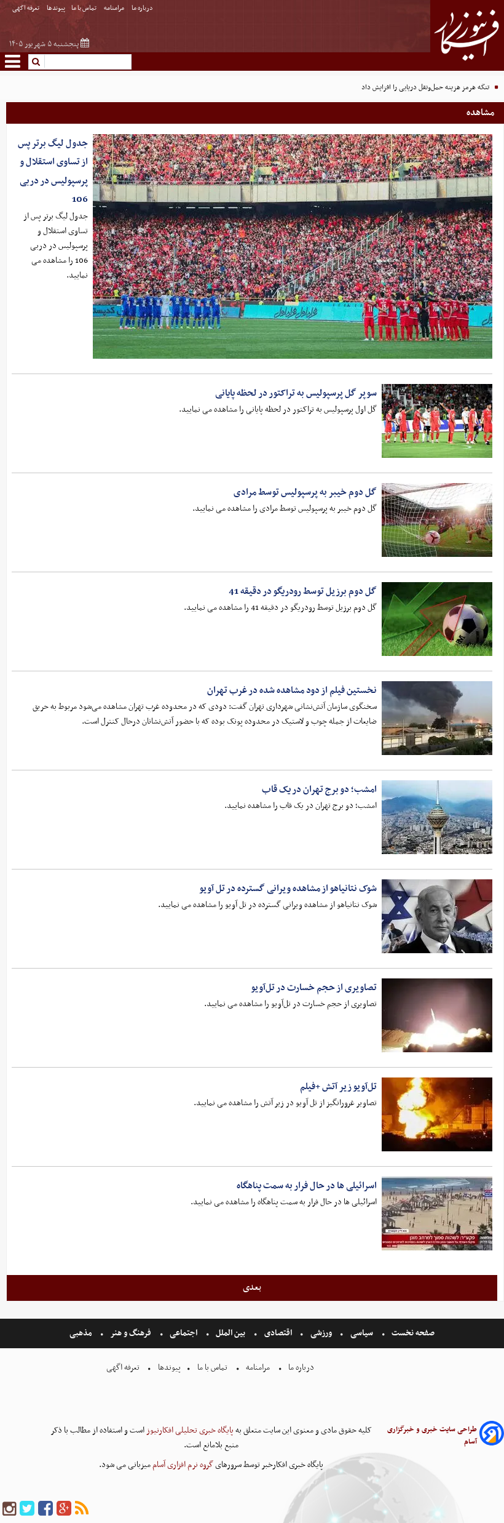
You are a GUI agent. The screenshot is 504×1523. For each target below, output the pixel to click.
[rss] (82, 1509)
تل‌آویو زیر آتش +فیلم (338, 1087)
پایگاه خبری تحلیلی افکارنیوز (189, 1430)
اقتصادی (278, 1333)
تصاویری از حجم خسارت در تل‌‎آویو (314, 988)
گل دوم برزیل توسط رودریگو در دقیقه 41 (303, 591)
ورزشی (321, 1333)
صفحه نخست (412, 1333)
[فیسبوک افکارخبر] (45, 1509)
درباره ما (143, 8)
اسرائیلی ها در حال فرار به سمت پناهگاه (307, 1186)
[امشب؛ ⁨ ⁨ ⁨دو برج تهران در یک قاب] (437, 817)
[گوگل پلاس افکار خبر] (64, 1509)
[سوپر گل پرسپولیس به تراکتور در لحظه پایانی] (437, 421)
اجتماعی (183, 1333)
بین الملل (230, 1333)
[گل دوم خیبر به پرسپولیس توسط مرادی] (437, 520)
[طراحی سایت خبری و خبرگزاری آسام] (491, 1435)
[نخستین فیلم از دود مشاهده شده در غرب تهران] (437, 718)
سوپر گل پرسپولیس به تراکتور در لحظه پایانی (296, 393)
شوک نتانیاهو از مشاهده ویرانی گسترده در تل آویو (288, 889)
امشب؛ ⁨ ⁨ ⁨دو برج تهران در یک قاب (317, 789)
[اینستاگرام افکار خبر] (9, 1509)
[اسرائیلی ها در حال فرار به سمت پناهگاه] (437, 1213)
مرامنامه (114, 8)
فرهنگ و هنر (131, 1333)
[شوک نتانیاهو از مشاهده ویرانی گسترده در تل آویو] (437, 916)
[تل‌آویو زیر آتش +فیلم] (437, 1114)
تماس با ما (84, 8)
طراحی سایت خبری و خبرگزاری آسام (432, 1435)
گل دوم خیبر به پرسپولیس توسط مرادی (305, 492)
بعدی (252, 1287)
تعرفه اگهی (26, 8)
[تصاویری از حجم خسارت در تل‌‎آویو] (437, 1015)
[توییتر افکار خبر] (27, 1509)
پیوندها (56, 8)
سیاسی (361, 1333)
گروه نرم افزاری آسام (182, 1465)
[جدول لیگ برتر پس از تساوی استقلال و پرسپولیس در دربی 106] (292, 246)
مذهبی (81, 1333)
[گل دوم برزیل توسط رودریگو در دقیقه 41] (437, 619)
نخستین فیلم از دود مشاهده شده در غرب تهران (292, 690)
